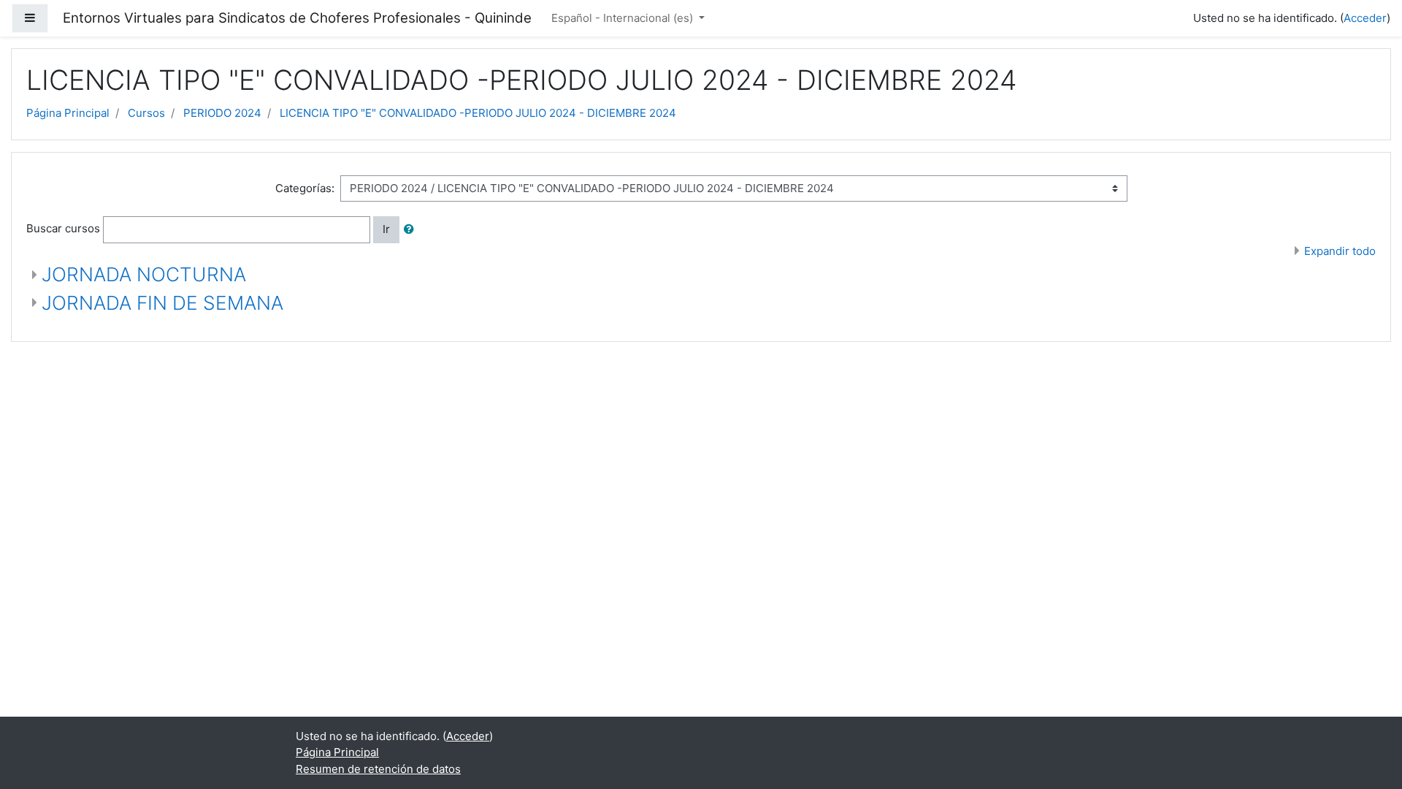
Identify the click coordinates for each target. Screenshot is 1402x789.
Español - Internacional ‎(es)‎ (623, 18)
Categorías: (304, 188)
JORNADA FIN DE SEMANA (162, 302)
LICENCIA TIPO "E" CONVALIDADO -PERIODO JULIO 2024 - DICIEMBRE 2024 (478, 113)
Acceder (1365, 18)
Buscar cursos (63, 228)
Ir (386, 229)
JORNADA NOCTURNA (144, 274)
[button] (411, 230)
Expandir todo (1340, 251)
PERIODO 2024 (222, 113)
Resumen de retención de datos (378, 769)
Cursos (146, 113)
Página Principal (68, 113)
